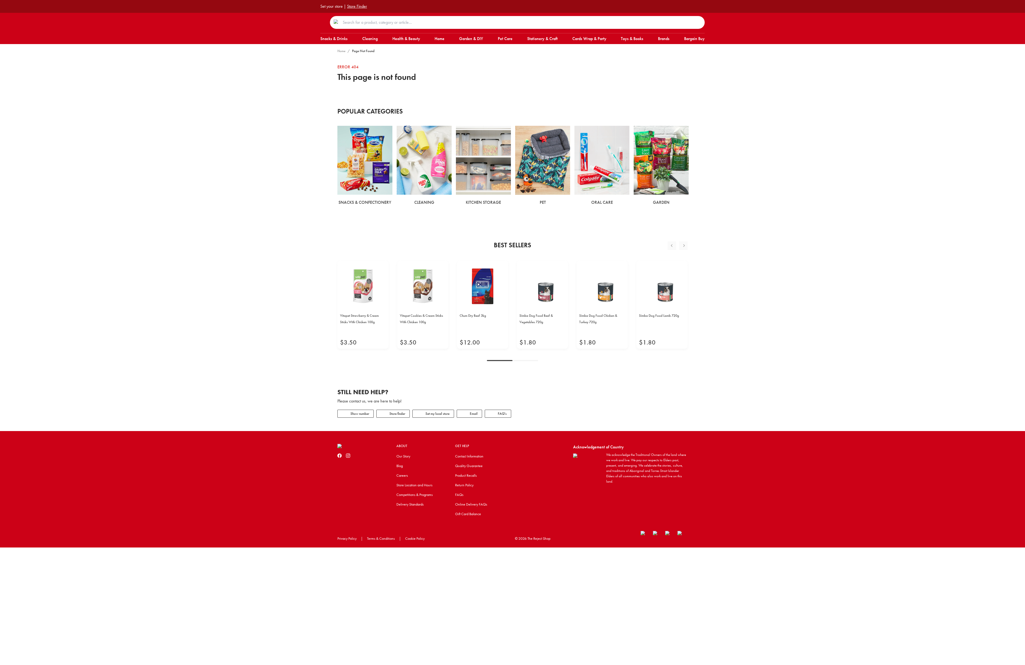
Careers (402, 475)
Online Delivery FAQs (471, 504)
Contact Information (469, 456)
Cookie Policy (415, 538)
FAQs (459, 494)
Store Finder (357, 6)
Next (683, 245)
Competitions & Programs (414, 494)
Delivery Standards (410, 504)
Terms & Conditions (381, 538)
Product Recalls (466, 475)
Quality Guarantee (469, 465)
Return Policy (464, 485)
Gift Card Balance (468, 513)
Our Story (403, 456)
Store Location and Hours (414, 485)
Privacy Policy (347, 538)
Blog (399, 465)
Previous (672, 245)
